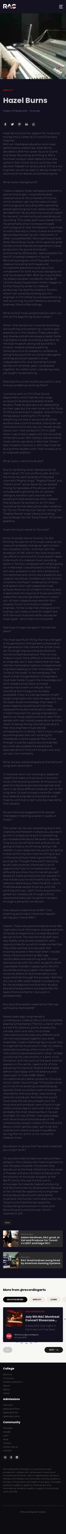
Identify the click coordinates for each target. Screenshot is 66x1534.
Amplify (8, 90)
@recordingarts (31, 1335)
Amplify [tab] (37, 1299)
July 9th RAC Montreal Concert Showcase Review (42, 1318)
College (8, 1368)
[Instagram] (5, 1457)
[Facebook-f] (11, 1457)
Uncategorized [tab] (15, 1299)
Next (51, 1350)
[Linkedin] (17, 1457)
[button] (61, 7)
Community (11, 1422)
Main (7, 1222)
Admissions (11, 1399)
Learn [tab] (53, 1299)
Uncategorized (35, 1311)
